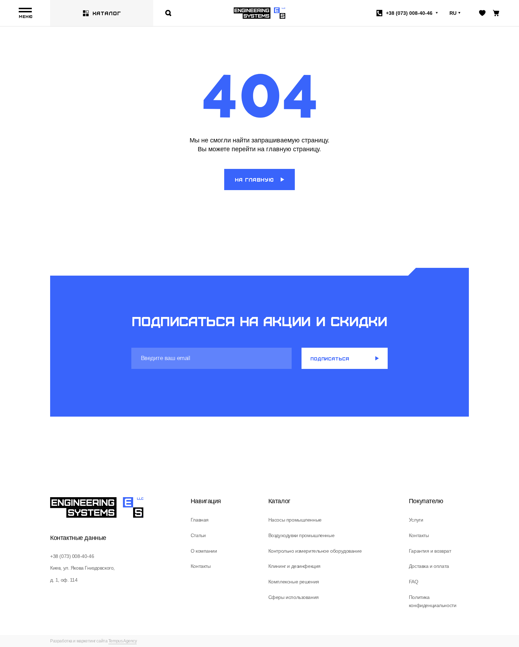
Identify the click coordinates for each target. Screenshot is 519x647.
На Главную (254, 179)
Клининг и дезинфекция (294, 566)
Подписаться (329, 358)
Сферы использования (293, 597)
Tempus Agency (122, 641)
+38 (409, 13)
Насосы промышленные (295, 520)
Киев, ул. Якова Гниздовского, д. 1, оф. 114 (82, 573)
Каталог (107, 13)
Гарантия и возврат (430, 551)
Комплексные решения (293, 581)
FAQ (413, 581)
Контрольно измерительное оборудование (315, 551)
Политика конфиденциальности (432, 601)
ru (453, 13)
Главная (200, 520)
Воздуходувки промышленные (301, 535)
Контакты (201, 566)
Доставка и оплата (429, 566)
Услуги (416, 520)
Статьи (198, 535)
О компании (204, 551)
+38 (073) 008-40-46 (72, 556)
